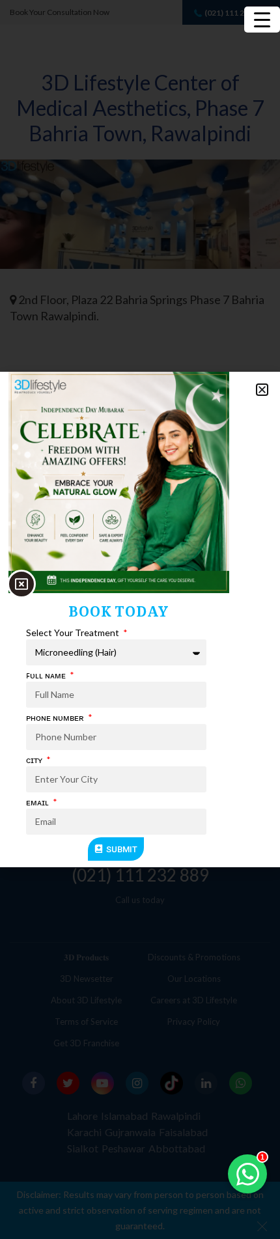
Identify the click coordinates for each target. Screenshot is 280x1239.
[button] (262, 390)
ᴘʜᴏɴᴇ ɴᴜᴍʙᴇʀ (56, 717)
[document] (140, 619)
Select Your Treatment (73, 632)
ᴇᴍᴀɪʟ (38, 801)
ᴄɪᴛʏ (35, 759)
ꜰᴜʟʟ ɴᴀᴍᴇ (47, 674)
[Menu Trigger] (262, 20)
